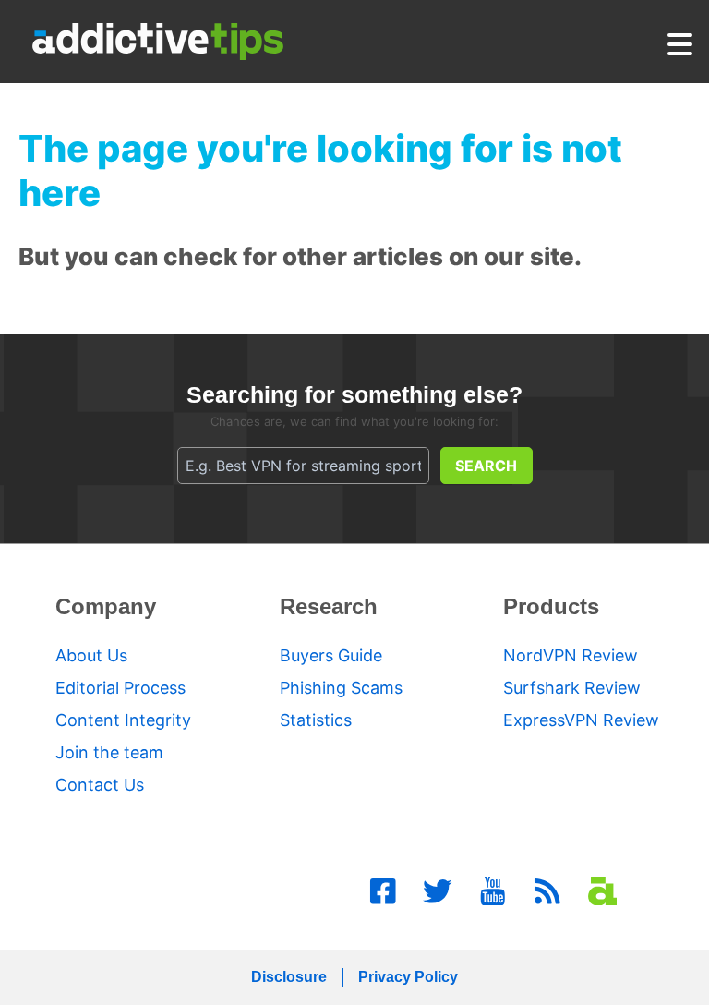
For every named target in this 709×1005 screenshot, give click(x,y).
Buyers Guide (331, 655)
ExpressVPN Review (581, 720)
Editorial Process (120, 687)
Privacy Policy (408, 977)
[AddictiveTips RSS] (547, 891)
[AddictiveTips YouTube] (493, 891)
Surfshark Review (572, 687)
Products (551, 606)
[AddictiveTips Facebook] (383, 891)
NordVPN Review (570, 655)
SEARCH (486, 465)
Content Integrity (123, 720)
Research (329, 606)
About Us (91, 655)
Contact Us (99, 784)
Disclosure (289, 977)
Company (105, 606)
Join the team (109, 752)
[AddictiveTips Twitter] (437, 891)
